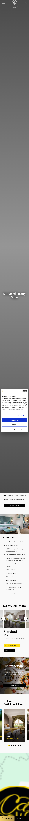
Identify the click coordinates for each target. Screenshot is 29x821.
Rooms (10, 495)
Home (4, 495)
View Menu (14, 685)
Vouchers (23, 818)
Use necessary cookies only (14, 429)
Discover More (12, 645)
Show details (20, 415)
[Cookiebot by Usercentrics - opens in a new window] (20, 391)
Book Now (14, 505)
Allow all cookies (14, 420)
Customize (13, 424)
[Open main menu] (3, 2)
